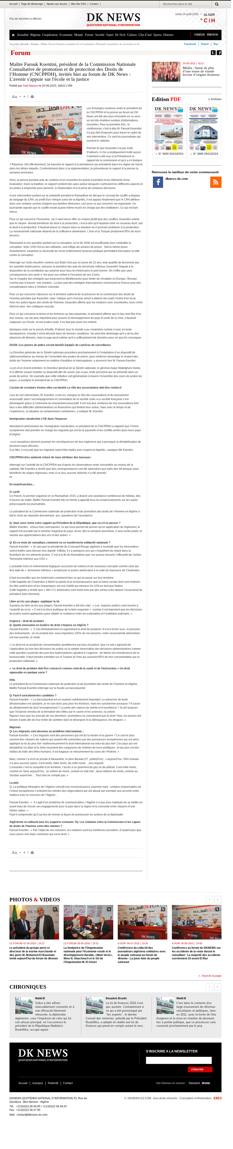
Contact (94, 3)
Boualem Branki (116, 998)
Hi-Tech (120, 35)
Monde (78, 35)
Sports (157, 35)
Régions (35, 35)
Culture (132, 35)
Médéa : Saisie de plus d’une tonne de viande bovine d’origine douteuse (201, 71)
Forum (89, 35)
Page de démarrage (32, 3)
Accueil (13, 3)
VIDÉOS (199, 34)
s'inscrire (197, 1069)
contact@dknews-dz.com (32, 1114)
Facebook (190, 44)
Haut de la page (211, 975)
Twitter (205, 44)
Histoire (168, 35)
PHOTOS (212, 34)
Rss (216, 44)
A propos (37, 1083)
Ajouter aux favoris (57, 3)
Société (99, 35)
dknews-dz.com (176, 178)
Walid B (40, 998)
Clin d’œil (145, 35)
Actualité (22, 35)
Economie (66, 35)
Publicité (53, 1083)
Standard (195, 1083)
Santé (109, 35)
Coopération (50, 35)
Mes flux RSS (78, 3)
